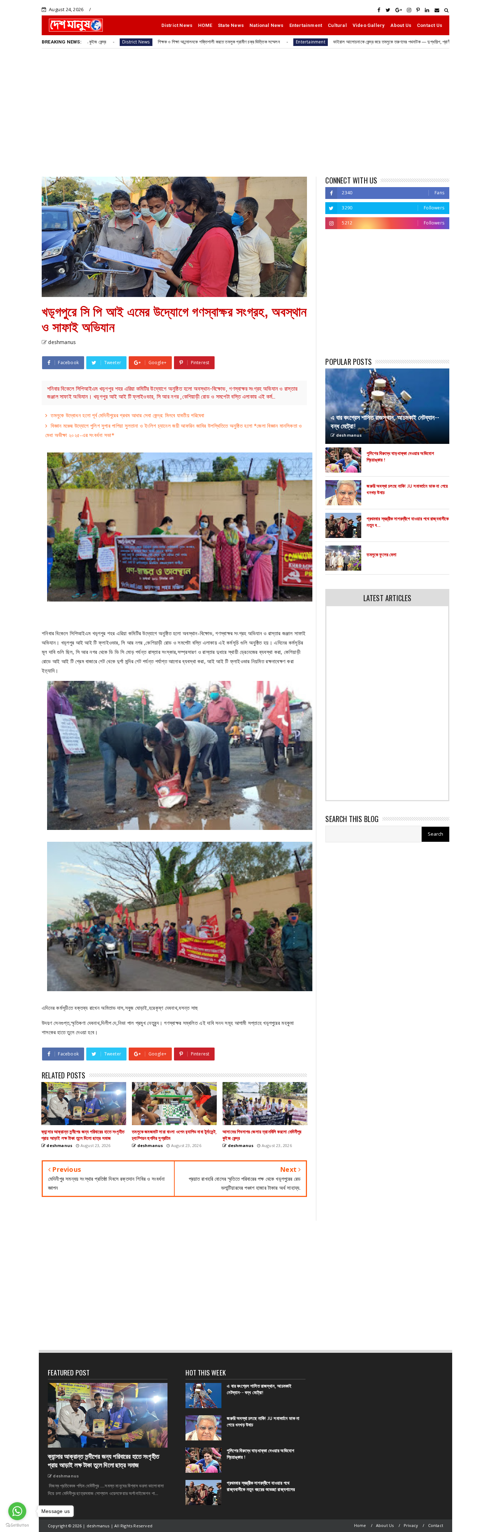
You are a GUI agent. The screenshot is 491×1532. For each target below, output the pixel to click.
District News (177, 25)
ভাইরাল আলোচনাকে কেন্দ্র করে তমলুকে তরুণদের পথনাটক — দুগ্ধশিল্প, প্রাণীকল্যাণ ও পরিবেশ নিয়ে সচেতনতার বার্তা (348, 41)
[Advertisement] (245, 112)
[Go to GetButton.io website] (17, 1525)
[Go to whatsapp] (17, 1511)
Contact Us (429, 25)
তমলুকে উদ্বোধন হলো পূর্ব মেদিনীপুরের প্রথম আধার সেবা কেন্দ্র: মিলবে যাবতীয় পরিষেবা (127, 415)
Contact (435, 1525)
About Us (400, 25)
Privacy (411, 1525)
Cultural (337, 25)
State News (231, 25)
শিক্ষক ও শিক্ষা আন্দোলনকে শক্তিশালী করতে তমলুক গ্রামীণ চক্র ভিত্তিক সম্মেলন (145, 41)
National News (266, 25)
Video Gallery (369, 25)
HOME (205, 25)
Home (360, 1525)
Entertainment (305, 25)
